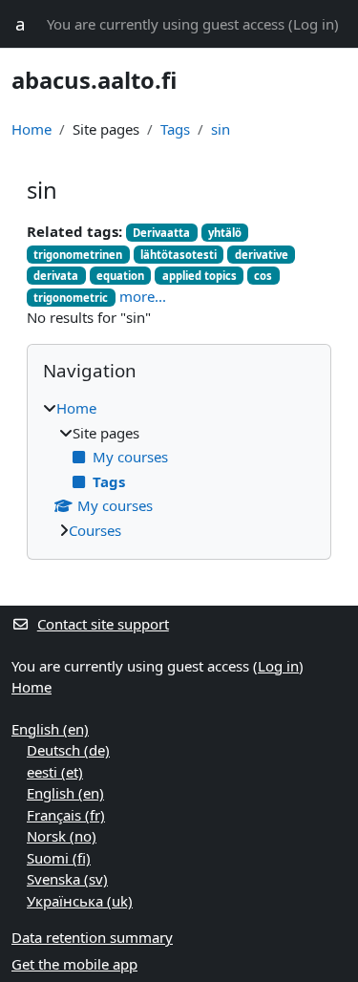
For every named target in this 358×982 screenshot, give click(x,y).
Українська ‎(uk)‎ (80, 900)
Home (31, 129)
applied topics (199, 275)
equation (120, 275)
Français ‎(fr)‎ (66, 814)
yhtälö (225, 232)
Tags (175, 129)
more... (142, 296)
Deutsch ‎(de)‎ (68, 749)
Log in (313, 23)
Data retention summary (92, 937)
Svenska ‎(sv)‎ (67, 878)
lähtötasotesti (178, 254)
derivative (261, 254)
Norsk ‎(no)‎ (61, 835)
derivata (55, 275)
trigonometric (70, 297)
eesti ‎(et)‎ (55, 771)
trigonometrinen (77, 254)
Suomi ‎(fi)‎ (59, 857)
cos (263, 275)
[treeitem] (179, 469)
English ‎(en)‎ (50, 728)
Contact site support (103, 623)
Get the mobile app (74, 963)
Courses (95, 530)
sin (220, 129)
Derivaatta (161, 232)
